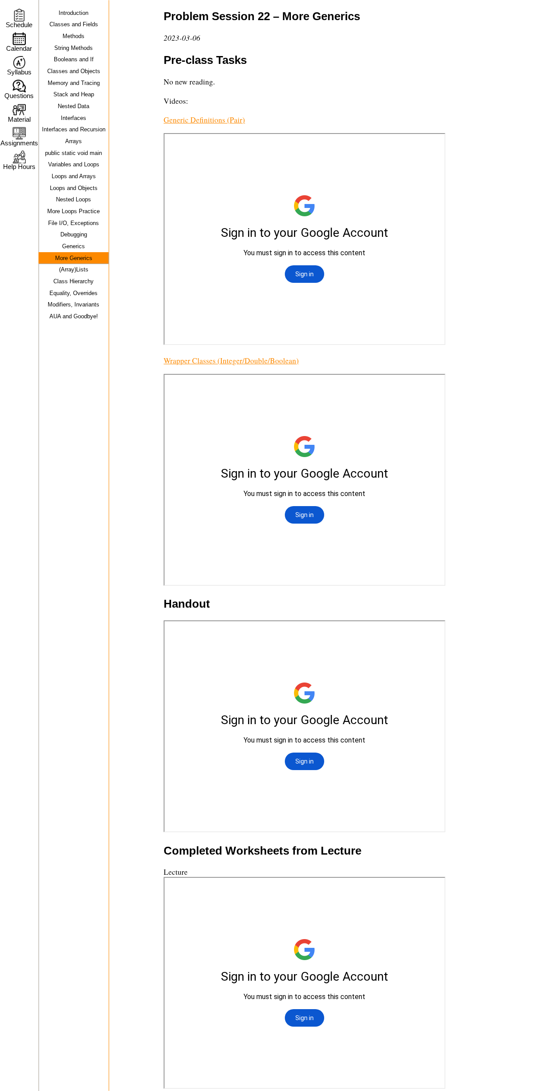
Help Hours (19, 166)
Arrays (73, 141)
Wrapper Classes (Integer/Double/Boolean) (231, 360)
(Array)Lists (73, 269)
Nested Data (73, 106)
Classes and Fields (73, 24)
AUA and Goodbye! (73, 316)
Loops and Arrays (74, 176)
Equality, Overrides (73, 293)
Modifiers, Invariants (73, 304)
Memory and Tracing (74, 83)
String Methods (73, 48)
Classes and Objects (73, 71)
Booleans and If (74, 59)
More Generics (73, 258)
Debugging (73, 234)
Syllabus (19, 72)
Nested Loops (73, 199)
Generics (73, 246)
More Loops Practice (73, 211)
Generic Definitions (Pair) (204, 120)
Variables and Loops (73, 164)
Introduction (73, 13)
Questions (19, 95)
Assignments (19, 143)
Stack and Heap (73, 94)
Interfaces (73, 118)
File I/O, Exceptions (73, 223)
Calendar (19, 48)
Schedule (19, 24)
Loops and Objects (74, 188)
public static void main (73, 153)
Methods (73, 36)
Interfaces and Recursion (73, 129)
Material (19, 119)
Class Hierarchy (73, 281)
